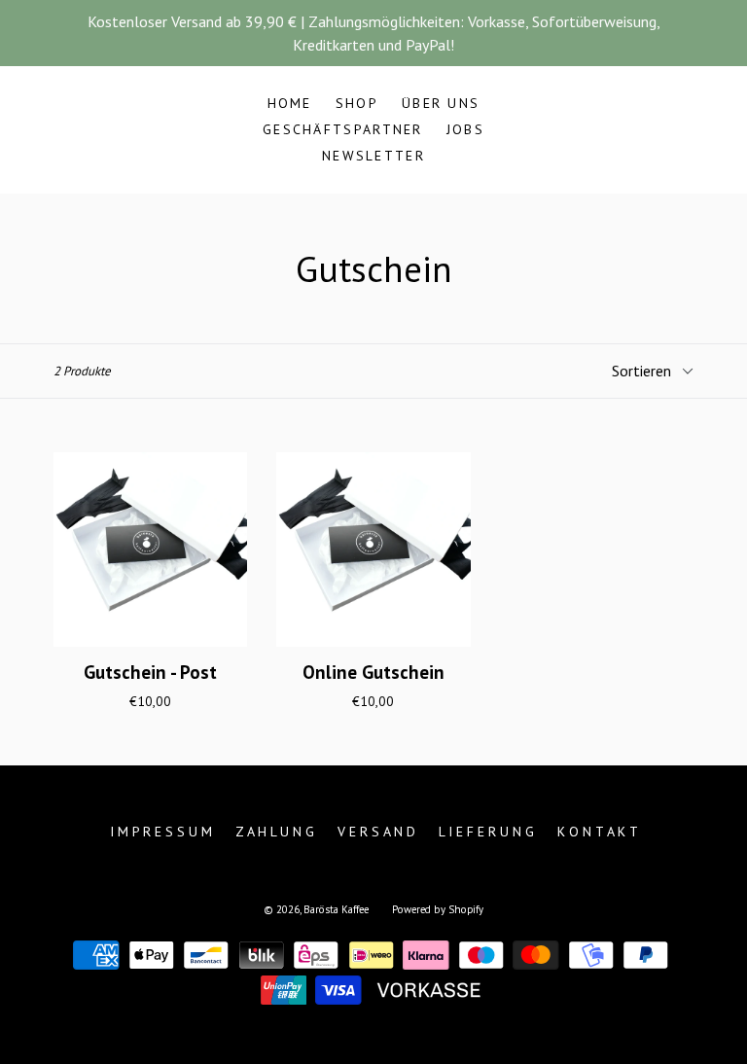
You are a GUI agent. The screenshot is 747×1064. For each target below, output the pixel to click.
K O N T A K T (597, 831)
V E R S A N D (376, 831)
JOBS (465, 129)
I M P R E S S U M (161, 831)
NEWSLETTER (373, 155)
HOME (289, 103)
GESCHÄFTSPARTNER (343, 129)
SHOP (357, 103)
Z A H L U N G (274, 831)
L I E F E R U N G (486, 831)
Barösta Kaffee (336, 909)
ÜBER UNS (441, 103)
